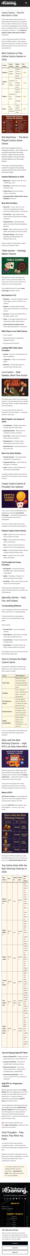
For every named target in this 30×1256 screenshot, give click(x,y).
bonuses (5, 1076)
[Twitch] (19, 1199)
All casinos (5, 730)
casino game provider (18, 207)
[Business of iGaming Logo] (12, 3)
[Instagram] (8, 1199)
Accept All (15, 1243)
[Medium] (13, 1199)
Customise (15, 1248)
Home (3, 10)
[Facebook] (5, 1199)
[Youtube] (25, 1199)
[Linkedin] (11, 1199)
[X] (22, 1199)
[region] (15, 1241)
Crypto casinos (6, 510)
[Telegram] (16, 1199)
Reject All (15, 1252)
